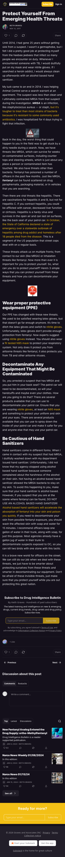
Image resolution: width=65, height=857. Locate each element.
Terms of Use (47, 627)
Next (54, 662)
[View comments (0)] (16, 35)
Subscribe (47, 4)
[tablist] (15, 684)
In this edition (9, 778)
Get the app (47, 843)
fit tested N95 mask (17, 343)
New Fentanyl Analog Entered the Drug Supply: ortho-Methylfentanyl (24, 731)
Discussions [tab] (25, 721)
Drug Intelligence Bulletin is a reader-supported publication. (21, 739)
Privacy (46, 832)
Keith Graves (16, 25)
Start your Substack (24, 843)
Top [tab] (6, 721)
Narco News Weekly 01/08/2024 (23, 755)
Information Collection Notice (31, 630)
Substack (17, 850)
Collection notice (32, 835)
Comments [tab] (9, 683)
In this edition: (9, 759)
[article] (32, 739)
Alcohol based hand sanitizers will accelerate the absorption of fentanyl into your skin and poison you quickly (32, 511)
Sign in (58, 4)
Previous (12, 662)
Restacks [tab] (22, 683)
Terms (55, 832)
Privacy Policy (55, 630)
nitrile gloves (54, 326)
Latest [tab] (14, 721)
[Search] (60, 721)
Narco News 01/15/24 (16, 774)
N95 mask (54, 409)
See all (8, 793)
